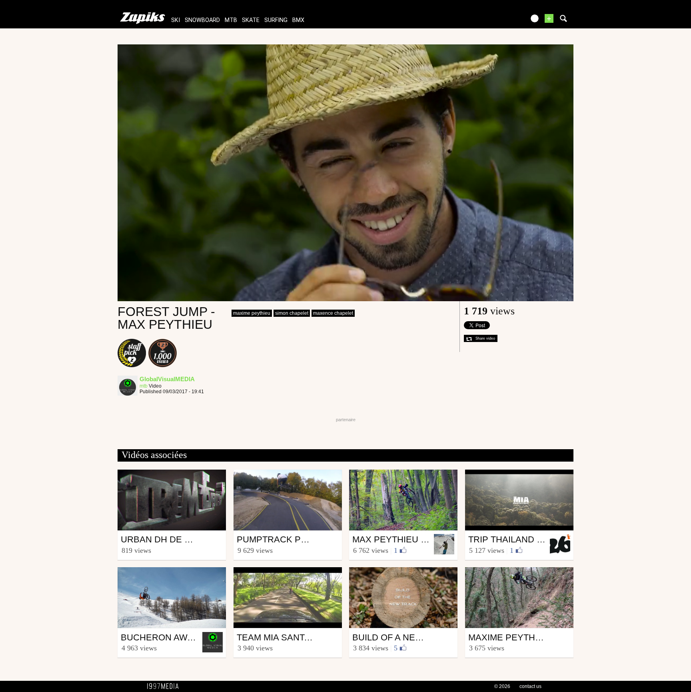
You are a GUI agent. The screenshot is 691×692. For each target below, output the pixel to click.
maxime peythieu (251, 313)
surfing (276, 20)
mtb (231, 20)
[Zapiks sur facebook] (502, 21)
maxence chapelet (333, 313)
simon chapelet (291, 313)
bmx (298, 20)
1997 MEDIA (165, 686)
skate (251, 20)
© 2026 (502, 686)
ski (175, 20)
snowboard (202, 20)
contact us (530, 686)
